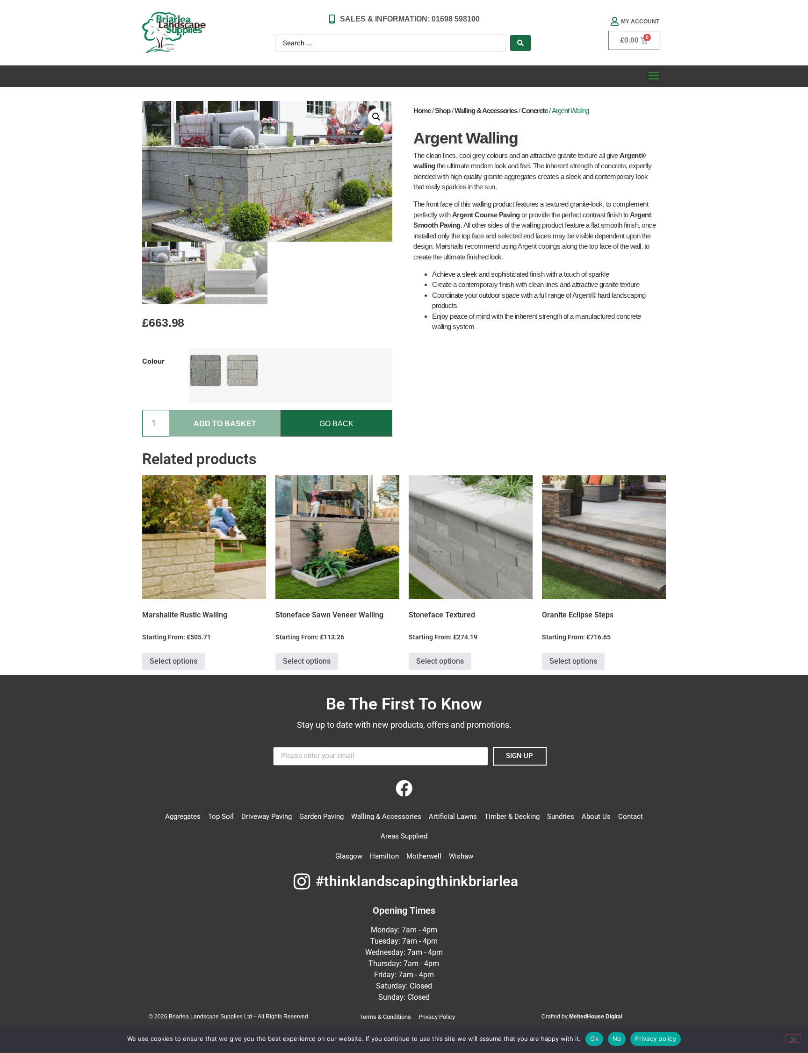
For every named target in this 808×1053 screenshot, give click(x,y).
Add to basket (225, 424)
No (617, 1038)
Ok (594, 1038)
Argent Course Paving (486, 215)
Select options (173, 661)
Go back (336, 424)
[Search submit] (520, 43)
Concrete (534, 111)
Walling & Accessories (485, 111)
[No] (793, 1038)
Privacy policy (655, 1038)
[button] (653, 76)
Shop (442, 111)
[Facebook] (404, 788)
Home (422, 111)
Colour (153, 361)
